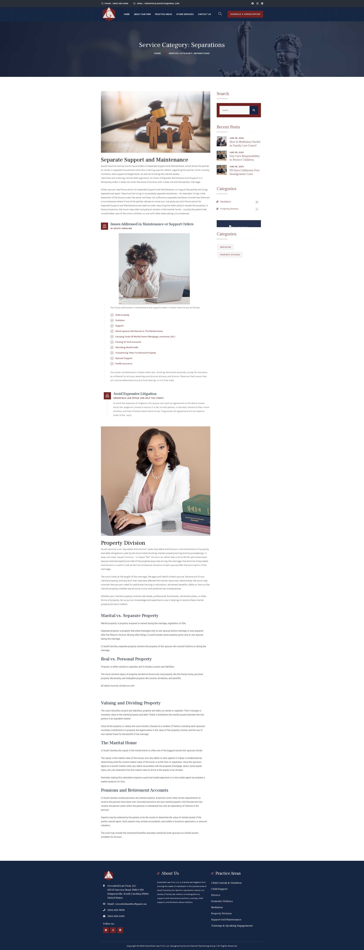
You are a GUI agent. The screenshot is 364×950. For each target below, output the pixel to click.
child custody (122, 315)
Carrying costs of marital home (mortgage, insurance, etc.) (145, 336)
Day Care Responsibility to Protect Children (244, 158)
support (119, 325)
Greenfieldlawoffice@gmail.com (131, 904)
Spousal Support (123, 358)
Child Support (219, 889)
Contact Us (204, 14)
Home (127, 14)
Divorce (215, 895)
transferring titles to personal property (135, 353)
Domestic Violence (222, 901)
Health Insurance (123, 363)
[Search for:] (239, 110)
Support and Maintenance (226, 919)
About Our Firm (142, 14)
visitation (120, 320)
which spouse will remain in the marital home (139, 331)
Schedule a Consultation (245, 14)
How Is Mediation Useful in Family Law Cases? (244, 143)
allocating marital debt (126, 347)
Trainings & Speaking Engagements (232, 925)
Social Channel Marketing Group (199, 946)
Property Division (229, 208)
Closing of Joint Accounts (128, 342)
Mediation (225, 201)
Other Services (185, 14)
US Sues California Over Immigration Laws (244, 172)
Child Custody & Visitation (226, 883)
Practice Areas (163, 14)
